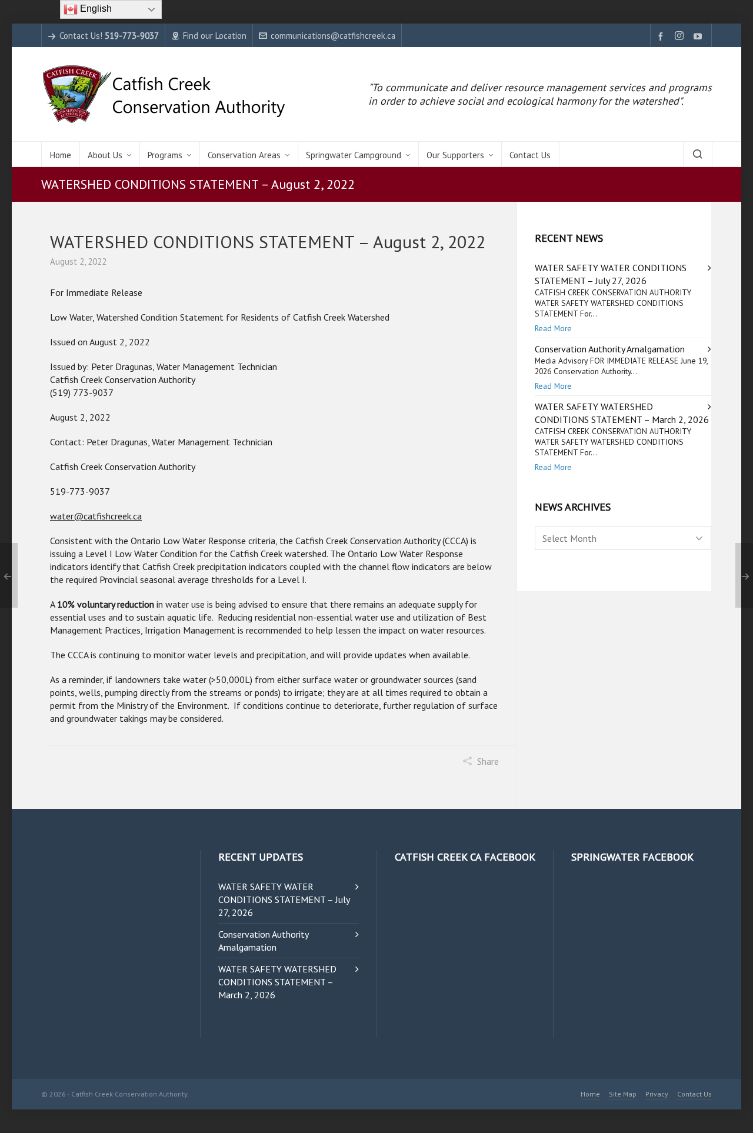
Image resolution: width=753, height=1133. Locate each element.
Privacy (656, 1093)
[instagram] (681, 36)
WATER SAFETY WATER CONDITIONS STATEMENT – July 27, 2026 (283, 899)
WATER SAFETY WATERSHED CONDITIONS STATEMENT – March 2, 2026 (277, 982)
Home (590, 1093)
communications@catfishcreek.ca (333, 35)
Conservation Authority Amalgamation (610, 349)
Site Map (623, 1093)
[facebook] (662, 36)
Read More (553, 328)
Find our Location (214, 35)
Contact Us (694, 1093)
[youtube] (699, 36)
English (95, 9)
